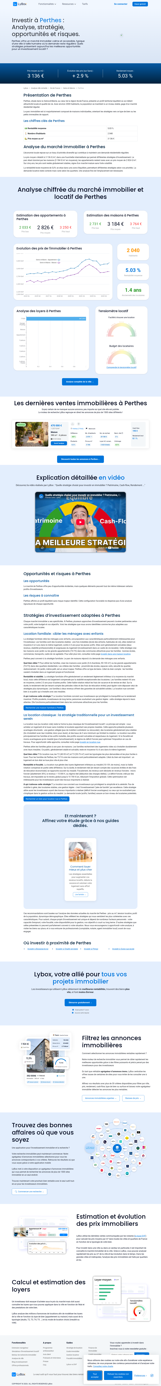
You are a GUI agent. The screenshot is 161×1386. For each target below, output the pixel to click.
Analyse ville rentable (39, 88)
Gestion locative (72, 1355)
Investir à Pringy (91, 949)
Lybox (26, 88)
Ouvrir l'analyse (59, 443)
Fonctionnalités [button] (46, 4)
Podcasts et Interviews (52, 1358)
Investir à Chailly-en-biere (67, 949)
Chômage (117, 441)
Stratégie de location (74, 1348)
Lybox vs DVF (71, 1364)
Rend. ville (118, 433)
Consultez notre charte (103, 1366)
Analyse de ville (18, 1358)
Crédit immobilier (95, 1354)
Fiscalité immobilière (74, 1358)
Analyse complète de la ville (80, 382)
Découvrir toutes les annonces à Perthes (80, 459)
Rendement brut (138, 436)
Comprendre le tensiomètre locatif (121, 367)
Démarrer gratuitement (80, 1002)
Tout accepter (95, 1375)
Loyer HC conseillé (106, 441)
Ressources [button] (68, 4)
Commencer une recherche (30, 1191)
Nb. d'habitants (90, 433)
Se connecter (120, 4)
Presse (45, 1361)
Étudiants (74, 441)
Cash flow (136, 428)
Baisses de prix (133, 1098)
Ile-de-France (55, 88)
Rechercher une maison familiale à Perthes (45, 708)
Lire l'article (80, 894)
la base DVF (140, 1236)
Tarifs (85, 4)
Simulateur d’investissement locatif (25, 1351)
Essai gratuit (140, 4)
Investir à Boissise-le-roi (38, 949)
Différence (74, 433)
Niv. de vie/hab (105, 433)
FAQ (44, 1365)
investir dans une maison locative (115, 654)
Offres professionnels (20, 1365)
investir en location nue (90, 742)
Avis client (47, 1354)
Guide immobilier (72, 1351)
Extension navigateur (20, 1348)
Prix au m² (88, 441)
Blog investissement (19, 1362)
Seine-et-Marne (69, 88)
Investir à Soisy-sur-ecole (123, 949)
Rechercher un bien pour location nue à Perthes (46, 799)
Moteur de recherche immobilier (24, 1355)
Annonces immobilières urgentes (101, 1098)
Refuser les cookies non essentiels (118, 1375)
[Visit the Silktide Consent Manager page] (152, 1375)
